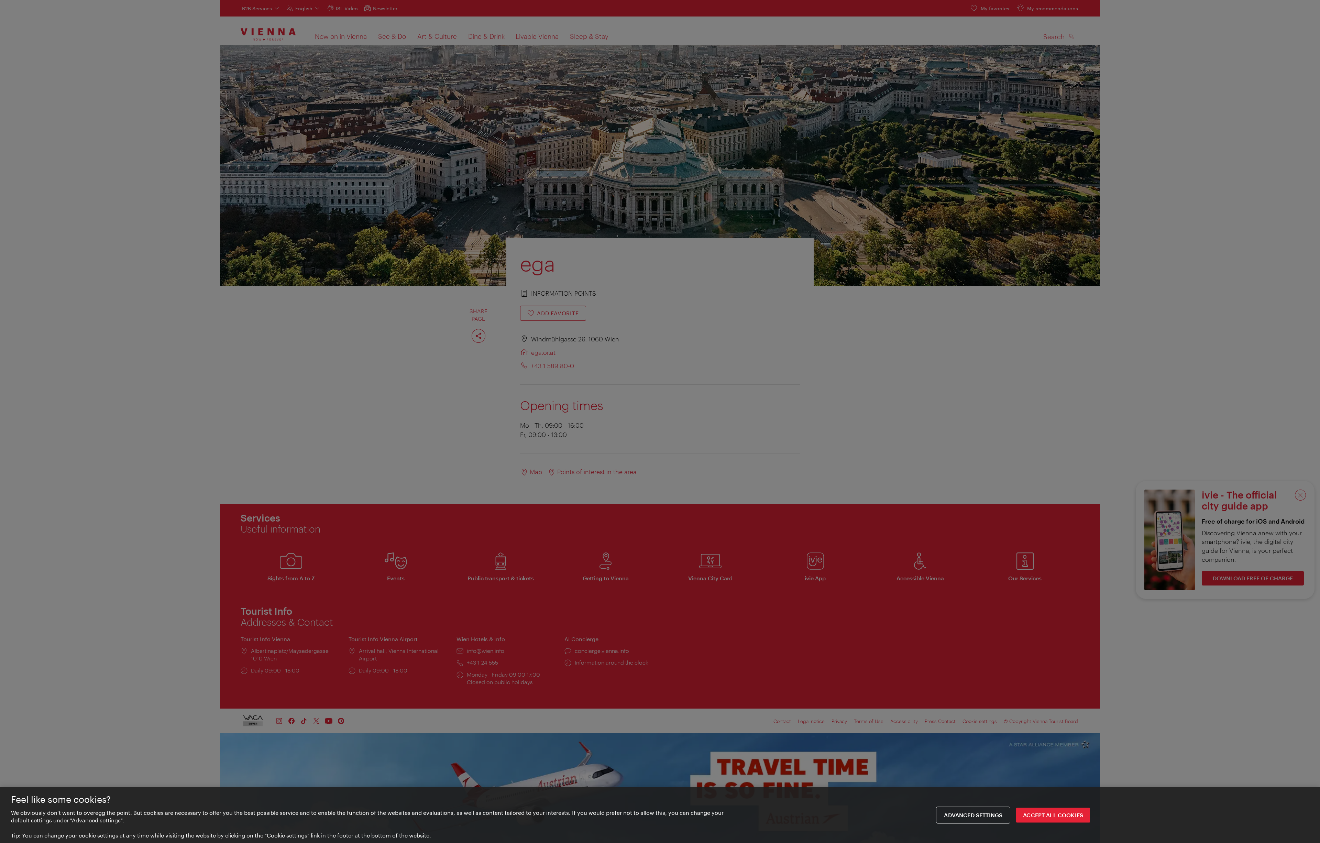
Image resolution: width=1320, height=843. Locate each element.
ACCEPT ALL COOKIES (1053, 815)
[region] (660, 815)
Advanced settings (973, 815)
